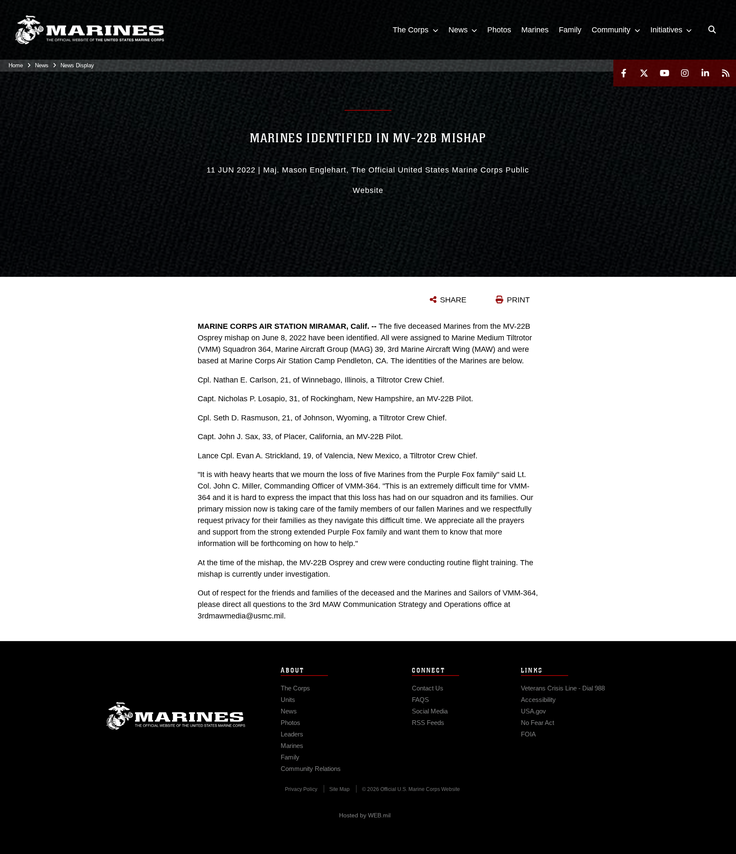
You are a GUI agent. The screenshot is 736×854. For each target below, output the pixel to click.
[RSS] (726, 73)
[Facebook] (623, 73)
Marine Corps (176, 716)
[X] (644, 73)
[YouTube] (664, 73)
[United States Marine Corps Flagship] (89, 30)
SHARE (453, 300)
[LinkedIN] (705, 73)
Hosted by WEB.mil (365, 815)
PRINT (518, 300)
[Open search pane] (712, 30)
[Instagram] (685, 73)
